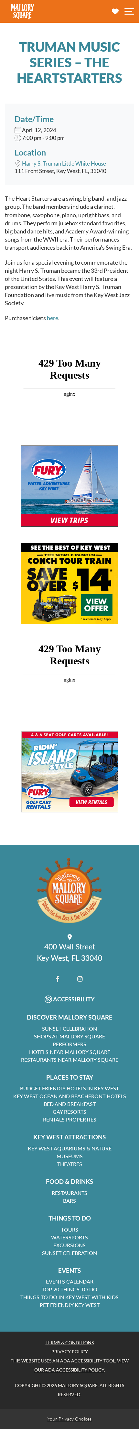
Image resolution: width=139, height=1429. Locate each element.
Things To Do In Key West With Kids (69, 1297)
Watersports (69, 1237)
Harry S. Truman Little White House (64, 163)
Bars (69, 1200)
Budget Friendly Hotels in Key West (69, 1088)
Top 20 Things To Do (69, 1289)
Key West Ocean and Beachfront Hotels (69, 1096)
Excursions (69, 1245)
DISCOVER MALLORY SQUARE (69, 1017)
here (52, 317)
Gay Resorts (69, 1111)
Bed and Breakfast (70, 1104)
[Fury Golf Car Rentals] (69, 771)
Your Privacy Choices (70, 1419)
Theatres (69, 1164)
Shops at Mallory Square (69, 1036)
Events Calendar (69, 1281)
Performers (69, 1044)
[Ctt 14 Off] (69, 583)
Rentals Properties (69, 1119)
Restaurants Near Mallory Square (69, 1059)
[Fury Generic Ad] (69, 486)
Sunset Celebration (69, 1028)
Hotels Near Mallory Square (69, 1052)
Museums (70, 1156)
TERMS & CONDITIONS (70, 1342)
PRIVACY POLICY (69, 1351)
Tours (69, 1229)
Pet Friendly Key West (70, 1305)
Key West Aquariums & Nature (70, 1148)
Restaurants (69, 1193)
